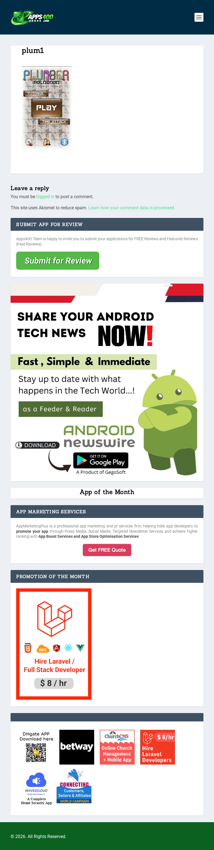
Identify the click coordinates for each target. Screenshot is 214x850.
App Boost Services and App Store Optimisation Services (88, 536)
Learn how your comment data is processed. (131, 207)
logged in (45, 196)
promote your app (32, 531)
